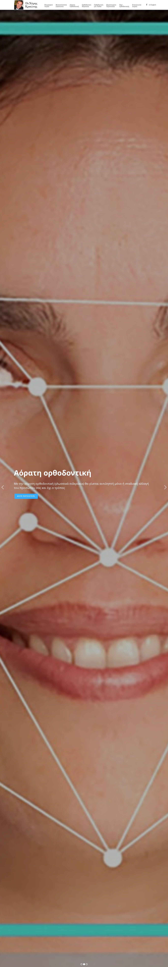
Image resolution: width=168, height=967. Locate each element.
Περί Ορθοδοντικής (124, 5)
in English (152, 5)
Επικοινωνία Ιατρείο (136, 5)
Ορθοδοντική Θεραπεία (86, 5)
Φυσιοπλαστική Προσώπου (61, 5)
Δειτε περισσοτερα (26, 496)
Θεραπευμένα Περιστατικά (111, 5)
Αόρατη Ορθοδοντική (74, 5)
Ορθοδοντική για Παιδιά (98, 5)
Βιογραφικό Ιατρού (49, 5)
